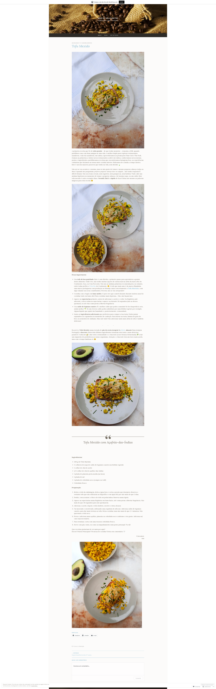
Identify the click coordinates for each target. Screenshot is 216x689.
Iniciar (121, 2)
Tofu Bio (93, 286)
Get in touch (114, 35)
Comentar (138, 678)
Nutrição (81, 646)
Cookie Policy (34, 685)
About (100, 35)
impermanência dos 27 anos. (82, 654)
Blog (105, 35)
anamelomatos (87, 43)
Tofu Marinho (133, 288)
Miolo (123, 330)
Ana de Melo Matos (108, 18)
